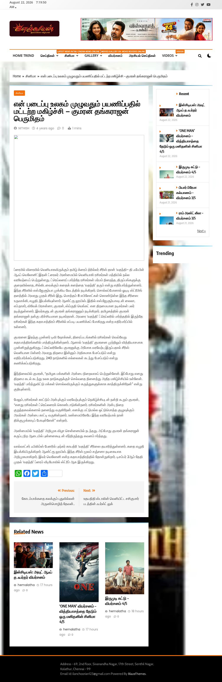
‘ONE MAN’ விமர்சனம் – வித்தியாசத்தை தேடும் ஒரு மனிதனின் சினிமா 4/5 (181, 141)
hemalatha (26, 585)
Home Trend (23, 55)
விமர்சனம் (117, 54)
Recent (184, 93)
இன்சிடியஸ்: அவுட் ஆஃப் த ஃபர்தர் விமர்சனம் (33, 575)
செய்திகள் (51, 54)
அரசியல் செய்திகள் (142, 55)
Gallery (95, 54)
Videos (171, 54)
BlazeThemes (137, 674)
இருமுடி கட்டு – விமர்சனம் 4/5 (117, 601)
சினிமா (73, 54)
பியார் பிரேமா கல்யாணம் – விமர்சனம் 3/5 (186, 192)
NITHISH (23, 128)
